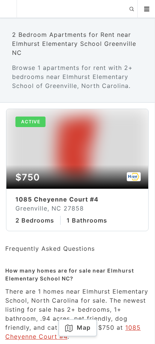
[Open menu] (146, 9)
